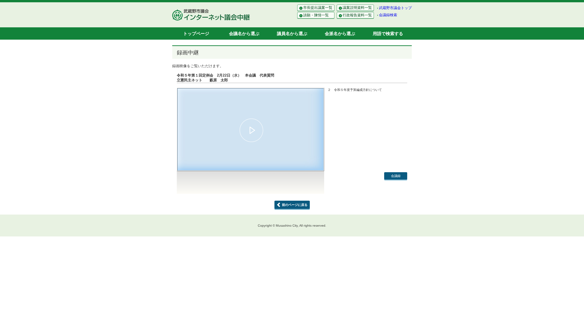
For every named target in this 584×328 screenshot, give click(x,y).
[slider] (250, 159)
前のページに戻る (295, 205)
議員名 (292, 33)
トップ (196, 33)
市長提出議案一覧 (317, 8)
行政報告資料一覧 (357, 15)
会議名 (244, 33)
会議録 (396, 176)
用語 (388, 33)
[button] (251, 130)
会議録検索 (388, 15)
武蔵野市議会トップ (395, 8)
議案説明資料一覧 (357, 8)
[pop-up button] (309, 165)
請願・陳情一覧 (316, 15)
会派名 (340, 33)
